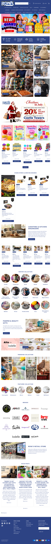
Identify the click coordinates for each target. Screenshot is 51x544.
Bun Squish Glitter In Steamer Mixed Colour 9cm (27, 155)
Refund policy (16, 533)
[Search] (29, 3)
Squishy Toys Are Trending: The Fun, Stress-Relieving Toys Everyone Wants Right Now (25, 484)
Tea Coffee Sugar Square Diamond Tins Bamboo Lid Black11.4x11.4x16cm (16, 258)
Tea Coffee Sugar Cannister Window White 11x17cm (5, 257)
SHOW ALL (26, 167)
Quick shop (6, 161)
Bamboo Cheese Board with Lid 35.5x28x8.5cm (21, 189)
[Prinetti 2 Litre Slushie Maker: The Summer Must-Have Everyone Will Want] (42, 472)
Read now (9, 502)
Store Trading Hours (17, 528)
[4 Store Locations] (43, 40)
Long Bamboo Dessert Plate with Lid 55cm (43, 189)
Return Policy (28, 522)
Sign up (41, 531)
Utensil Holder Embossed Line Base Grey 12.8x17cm (38, 257)
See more (25, 508)
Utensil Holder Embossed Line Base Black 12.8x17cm (27, 257)
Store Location (16, 527)
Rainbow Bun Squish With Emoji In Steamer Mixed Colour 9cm (6, 156)
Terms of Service (17, 531)
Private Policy (28, 525)
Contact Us (16, 525)
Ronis (3, 158)
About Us (15, 522)
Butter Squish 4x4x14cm (15, 155)
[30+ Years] (8, 40)
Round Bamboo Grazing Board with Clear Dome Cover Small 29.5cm (8, 214)
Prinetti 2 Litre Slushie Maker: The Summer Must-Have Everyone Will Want (42, 484)
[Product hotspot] (45, 327)
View (41, 41)
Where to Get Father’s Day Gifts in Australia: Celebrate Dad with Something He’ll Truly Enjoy (9, 485)
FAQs (15, 530)
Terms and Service (29, 524)
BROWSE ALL (31, 239)
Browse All (6, 333)
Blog (14, 524)
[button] (4, 24)
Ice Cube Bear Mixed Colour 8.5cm (38, 155)
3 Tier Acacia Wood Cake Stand (32, 189)
